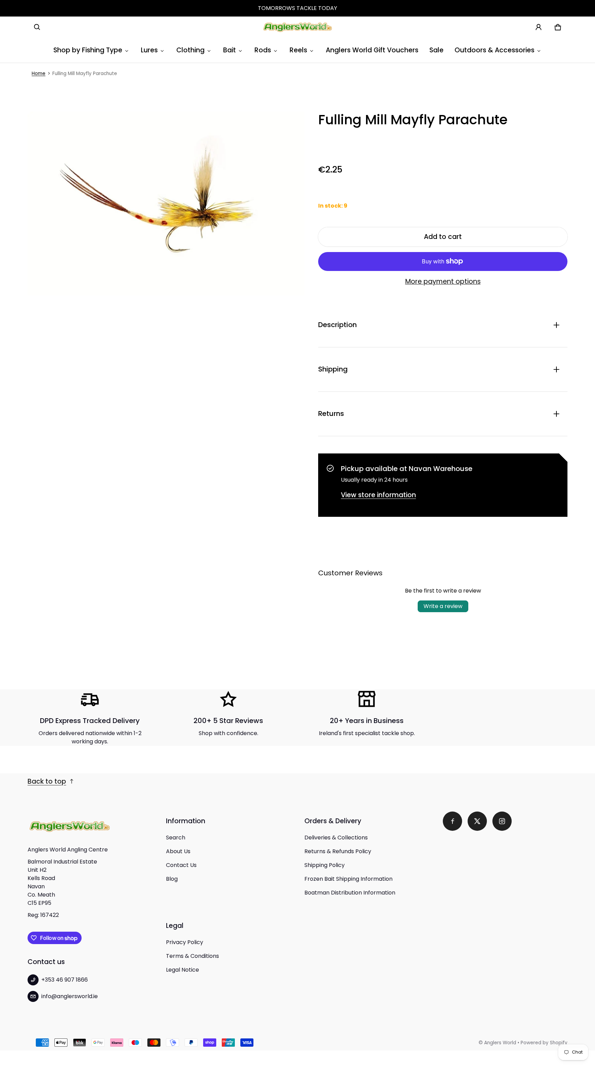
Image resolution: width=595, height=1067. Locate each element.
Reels (298, 50)
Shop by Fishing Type (87, 50)
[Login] (538, 27)
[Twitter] (477, 821)
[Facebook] (452, 821)
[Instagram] (502, 821)
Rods (262, 50)
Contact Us (181, 865)
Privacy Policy (184, 942)
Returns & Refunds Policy (337, 851)
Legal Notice (182, 970)
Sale (436, 50)
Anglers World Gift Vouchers (372, 50)
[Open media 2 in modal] (166, 203)
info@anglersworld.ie (69, 996)
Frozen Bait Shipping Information (348, 879)
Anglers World (500, 1042)
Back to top (47, 781)
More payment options (443, 282)
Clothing (190, 50)
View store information (378, 495)
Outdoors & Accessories (494, 50)
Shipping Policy (324, 865)
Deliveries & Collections (336, 837)
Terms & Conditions (192, 956)
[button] (37, 27)
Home (38, 73)
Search (175, 837)
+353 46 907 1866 (64, 980)
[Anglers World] (297, 27)
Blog (172, 879)
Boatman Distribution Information (349, 893)
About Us (178, 851)
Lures (149, 50)
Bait (229, 50)
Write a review (443, 606)
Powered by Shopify (544, 1042)
